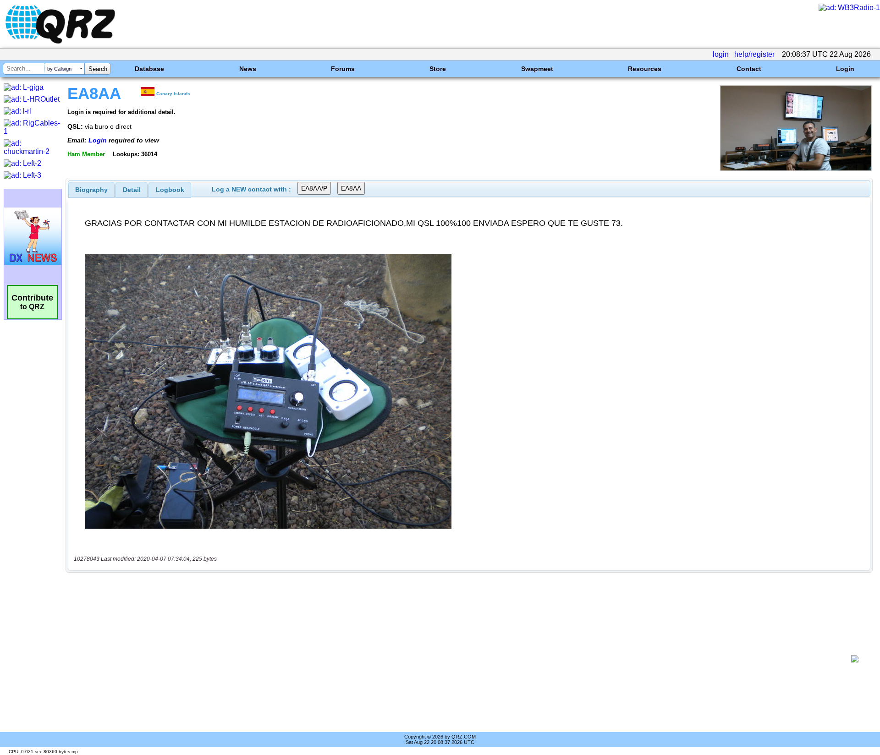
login (721, 54)
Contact (749, 68)
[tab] (91, 189)
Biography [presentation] (91, 189)
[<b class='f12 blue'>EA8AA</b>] (796, 168)
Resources (644, 68)
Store (437, 68)
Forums (343, 68)
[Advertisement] (458, 659)
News (247, 68)
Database (149, 68)
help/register (754, 54)
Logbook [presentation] (170, 189)
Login (845, 68)
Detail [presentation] (132, 189)
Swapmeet (537, 68)
